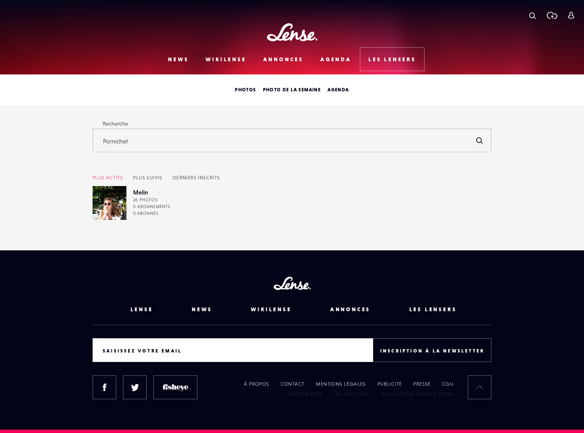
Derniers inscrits (196, 177)
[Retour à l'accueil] (292, 32)
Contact (293, 384)
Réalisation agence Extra (418, 394)
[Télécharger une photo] (551, 15)
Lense (141, 309)
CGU (448, 384)
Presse (422, 384)
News (178, 59)
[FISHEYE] (175, 387)
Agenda (335, 59)
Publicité (390, 384)
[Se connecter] (571, 15)
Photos (245, 89)
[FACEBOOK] (104, 387)
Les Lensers (392, 59)
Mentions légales (341, 384)
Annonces (283, 59)
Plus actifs (108, 177)
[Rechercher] (479, 140)
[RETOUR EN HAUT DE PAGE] (479, 387)
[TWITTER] (135, 387)
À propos (256, 384)
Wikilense (225, 59)
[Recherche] (532, 15)
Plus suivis (147, 177)
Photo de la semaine (292, 89)
